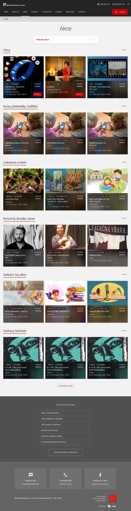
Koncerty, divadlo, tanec (19, 218)
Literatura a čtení (14, 162)
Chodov (92, 148)
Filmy (6, 50)
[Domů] (14, 5)
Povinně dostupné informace (53, 442)
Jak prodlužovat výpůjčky (52, 419)
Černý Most (9, 148)
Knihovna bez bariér (49, 430)
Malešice (8, 202)
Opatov (8, 373)
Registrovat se (118, 4)
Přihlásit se (103, 4)
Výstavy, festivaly (14, 331)
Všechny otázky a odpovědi (65, 452)
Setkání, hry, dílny (14, 274)
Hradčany (8, 260)
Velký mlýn (93, 204)
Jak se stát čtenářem (50, 413)
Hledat (120, 12)
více (124, 50)
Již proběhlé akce (65, 386)
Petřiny (50, 204)
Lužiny (49, 146)
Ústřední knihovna (12, 92)
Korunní (50, 260)
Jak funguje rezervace (50, 424)
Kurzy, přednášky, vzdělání (20, 106)
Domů (6, 19)
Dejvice (92, 92)
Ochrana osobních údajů (51, 436)
